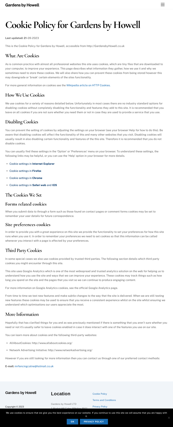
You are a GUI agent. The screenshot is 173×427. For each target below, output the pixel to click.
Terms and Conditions (104, 400)
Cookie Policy (100, 393)
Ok (72, 421)
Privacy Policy (100, 406)
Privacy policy (94, 421)
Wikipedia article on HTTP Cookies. (88, 85)
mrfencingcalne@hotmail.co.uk (34, 366)
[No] (168, 417)
